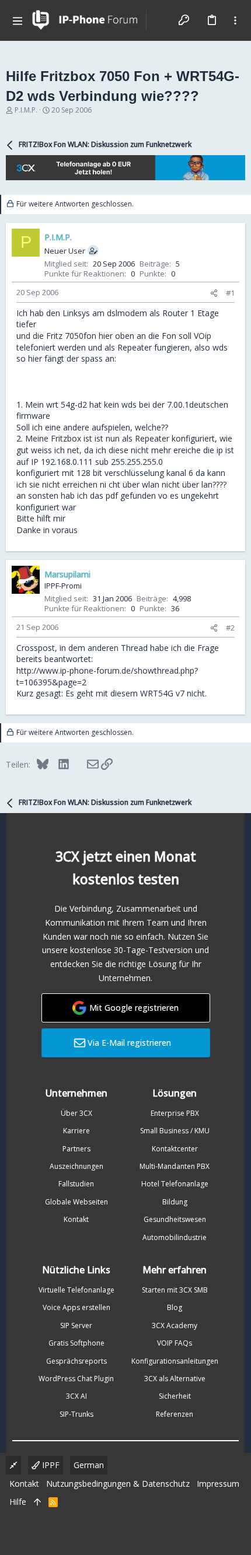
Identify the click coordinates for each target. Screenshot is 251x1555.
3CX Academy (174, 1325)
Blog (174, 1307)
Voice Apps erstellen (76, 1307)
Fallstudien (76, 1184)
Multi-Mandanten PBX (175, 1166)
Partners (76, 1149)
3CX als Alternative (174, 1379)
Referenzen (174, 1414)
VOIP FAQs (174, 1343)
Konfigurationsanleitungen (174, 1361)
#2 (230, 627)
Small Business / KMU (175, 1131)
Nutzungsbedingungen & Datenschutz (118, 1483)
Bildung (174, 1202)
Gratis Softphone (76, 1343)
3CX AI (76, 1396)
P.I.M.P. (26, 110)
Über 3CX (76, 1113)
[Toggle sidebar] (235, 20)
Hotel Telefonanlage (174, 1184)
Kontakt (76, 1219)
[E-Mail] (85, 764)
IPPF (50, 1464)
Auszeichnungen (76, 1166)
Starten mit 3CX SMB (175, 1290)
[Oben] (37, 1502)
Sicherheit (175, 1396)
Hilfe (17, 1501)
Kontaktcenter (175, 1149)
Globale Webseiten (76, 1202)
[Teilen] (214, 293)
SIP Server (76, 1325)
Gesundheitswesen (175, 1219)
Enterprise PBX (175, 1113)
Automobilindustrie (174, 1237)
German (89, 1464)
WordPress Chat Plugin (76, 1379)
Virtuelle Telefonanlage (76, 1290)
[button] (17, 20)
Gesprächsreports (76, 1361)
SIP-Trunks (76, 1414)
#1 (230, 293)
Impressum (218, 1483)
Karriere (76, 1131)
